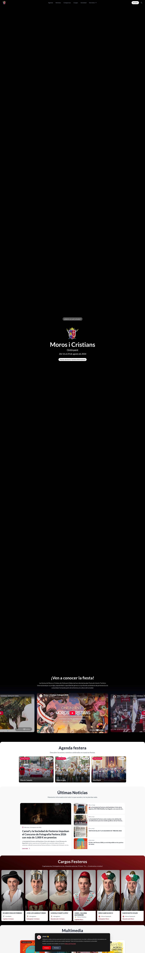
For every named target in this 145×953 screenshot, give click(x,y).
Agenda (50, 2)
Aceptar (46, 947)
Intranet (135, 2)
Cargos (75, 2)
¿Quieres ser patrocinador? (72, 319)
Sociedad (83, 2)
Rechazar (56, 947)
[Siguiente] (143, 706)
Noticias (58, 2)
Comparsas (67, 2)
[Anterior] (2, 706)
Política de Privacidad (70, 943)
